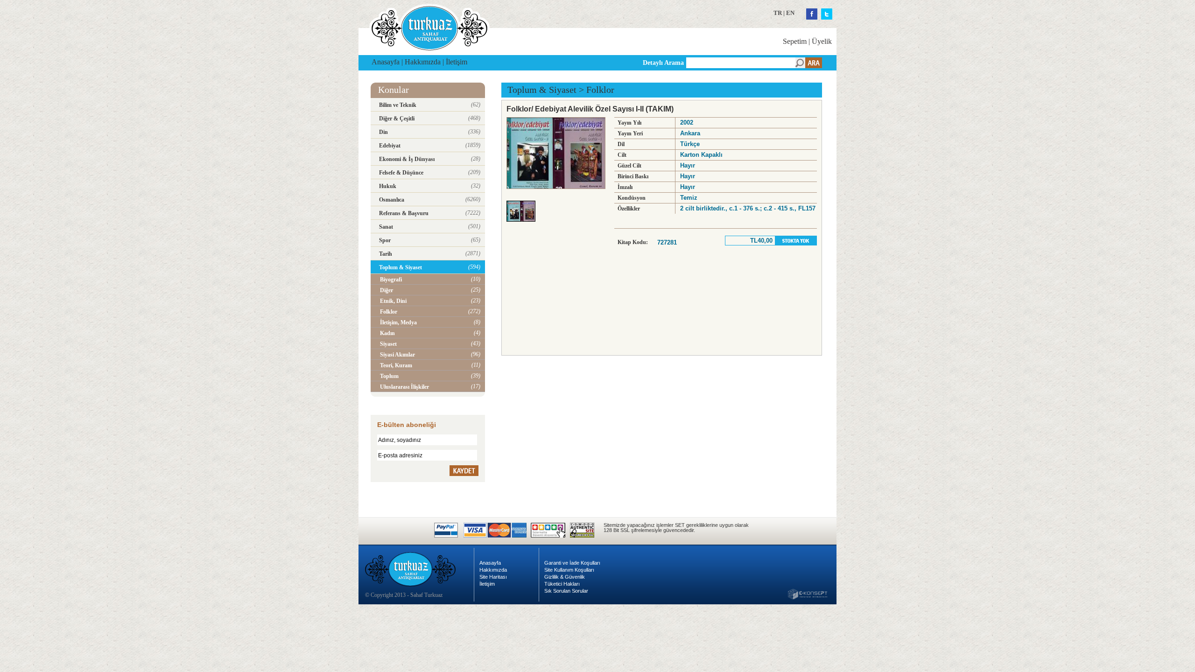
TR (777, 12)
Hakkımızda (423, 62)
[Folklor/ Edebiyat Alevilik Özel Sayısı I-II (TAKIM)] (523, 224)
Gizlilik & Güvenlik (564, 577)
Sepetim (795, 41)
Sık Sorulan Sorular (566, 591)
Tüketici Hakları (562, 584)
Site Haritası (493, 577)
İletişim (456, 62)
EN (790, 12)
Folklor (600, 89)
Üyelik (822, 41)
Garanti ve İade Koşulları (572, 563)
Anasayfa (386, 62)
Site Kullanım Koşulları (569, 570)
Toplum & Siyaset (541, 89)
